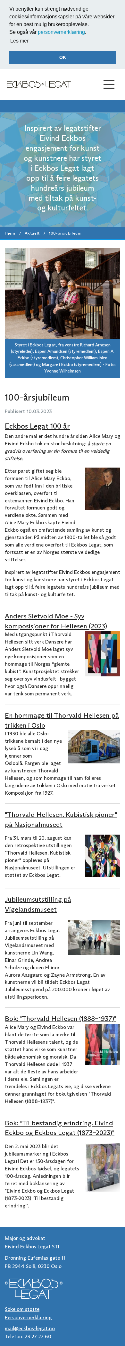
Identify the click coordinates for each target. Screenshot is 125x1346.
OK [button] (62, 57)
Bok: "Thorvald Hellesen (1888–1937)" (60, 1018)
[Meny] (109, 84)
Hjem (10, 233)
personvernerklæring (61, 32)
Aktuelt (32, 233)
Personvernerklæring (28, 1317)
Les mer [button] (19, 41)
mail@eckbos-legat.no (30, 1328)
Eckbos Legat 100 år (37, 426)
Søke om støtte (22, 1309)
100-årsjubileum (65, 233)
